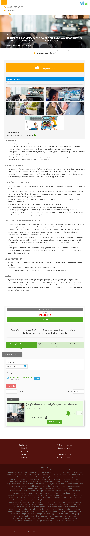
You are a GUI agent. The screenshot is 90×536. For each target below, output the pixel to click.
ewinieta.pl (14, 481)
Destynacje (24, 451)
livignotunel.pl (75, 481)
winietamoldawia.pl (57, 509)
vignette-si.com (75, 498)
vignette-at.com (60, 495)
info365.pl (23, 481)
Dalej (44, 319)
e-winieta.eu (56, 477)
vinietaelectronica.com (52, 500)
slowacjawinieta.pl (36, 493)
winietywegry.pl (70, 516)
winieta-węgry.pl (30, 504)
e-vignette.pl (45, 477)
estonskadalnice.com (72, 479)
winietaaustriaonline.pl (72, 504)
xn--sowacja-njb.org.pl (68, 518)
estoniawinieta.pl (55, 479)
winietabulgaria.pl (39, 507)
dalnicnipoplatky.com (76, 475)
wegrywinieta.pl (15, 502)
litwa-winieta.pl (49, 481)
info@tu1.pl (12, 10)
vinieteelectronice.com (72, 500)
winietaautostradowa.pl (21, 507)
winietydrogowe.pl (21, 516)
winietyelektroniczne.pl (38, 516)
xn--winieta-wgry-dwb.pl (45, 523)
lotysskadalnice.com (57, 484)
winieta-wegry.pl (15, 504)
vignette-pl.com (30, 498)
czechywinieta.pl (44, 475)
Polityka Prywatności (64, 445)
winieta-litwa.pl (59, 502)
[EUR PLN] (78, 391)
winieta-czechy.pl (44, 502)
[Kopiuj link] (35, 135)
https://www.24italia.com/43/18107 (20, 135)
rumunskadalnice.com (18, 491)
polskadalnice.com (35, 488)
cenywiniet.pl (77, 472)
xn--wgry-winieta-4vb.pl (45, 521)
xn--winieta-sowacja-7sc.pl (66, 521)
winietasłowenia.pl (35, 514)
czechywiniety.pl (59, 475)
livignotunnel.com (13, 484)
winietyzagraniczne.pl (21, 518)
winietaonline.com (74, 509)
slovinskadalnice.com (72, 491)
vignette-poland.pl (45, 498)
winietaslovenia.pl (44, 511)
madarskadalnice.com (75, 484)
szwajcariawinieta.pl (15, 495)
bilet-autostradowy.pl (50, 470)
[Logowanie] (10, 13)
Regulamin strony (64, 448)
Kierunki (24, 448)
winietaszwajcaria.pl (18, 514)
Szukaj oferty (24, 445)
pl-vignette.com (20, 488)
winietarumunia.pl (28, 511)
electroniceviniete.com (38, 479)
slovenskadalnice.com (53, 491)
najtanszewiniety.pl (53, 486)
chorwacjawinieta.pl (13, 475)
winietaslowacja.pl (60, 511)
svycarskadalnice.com (69, 493)
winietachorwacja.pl (55, 507)
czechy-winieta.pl (29, 475)
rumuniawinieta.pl (69, 488)
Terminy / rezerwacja (47, 68)
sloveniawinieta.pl (36, 491)
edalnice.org (68, 477)
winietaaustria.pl (55, 504)
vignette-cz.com (15, 498)
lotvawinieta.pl (28, 484)
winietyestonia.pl (56, 516)
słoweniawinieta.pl (32, 495)
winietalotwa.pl (42, 509)
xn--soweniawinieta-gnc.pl (24, 521)
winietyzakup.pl (38, 518)
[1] (79, 413)
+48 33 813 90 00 (15, 7)
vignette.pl (13, 500)
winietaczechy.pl (71, 507)
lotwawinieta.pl (41, 484)
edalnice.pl (79, 477)
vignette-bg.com (75, 495)
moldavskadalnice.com (19, 486)
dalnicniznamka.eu (14, 477)
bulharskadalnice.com (48, 472)
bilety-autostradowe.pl (68, 470)
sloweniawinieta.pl (51, 493)
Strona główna (18, 50)
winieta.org (43, 504)
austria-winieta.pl (19, 470)
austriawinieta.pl (34, 470)
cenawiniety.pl (64, 472)
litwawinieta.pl (62, 481)
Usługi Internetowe (64, 454)
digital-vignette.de (31, 477)
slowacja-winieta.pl (20, 493)
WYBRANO (53, 422)
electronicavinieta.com (18, 479)
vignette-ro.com (60, 498)
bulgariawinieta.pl (31, 472)
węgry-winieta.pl (52, 518)
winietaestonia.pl (15, 509)
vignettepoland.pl (26, 500)
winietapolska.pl (14, 511)
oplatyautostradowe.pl (71, 486)
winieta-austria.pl (29, 502)
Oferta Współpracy (64, 457)
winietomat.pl (63, 514)
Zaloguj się (24, 454)
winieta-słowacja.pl (74, 502)
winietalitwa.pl (29, 509)
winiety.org (75, 514)
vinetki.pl (38, 500)
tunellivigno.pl (46, 495)
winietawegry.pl (50, 514)
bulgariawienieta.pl (15, 472)
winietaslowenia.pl (75, 511)
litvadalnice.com (35, 481)
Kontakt (24, 457)
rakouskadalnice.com (52, 488)
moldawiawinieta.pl (37, 486)
